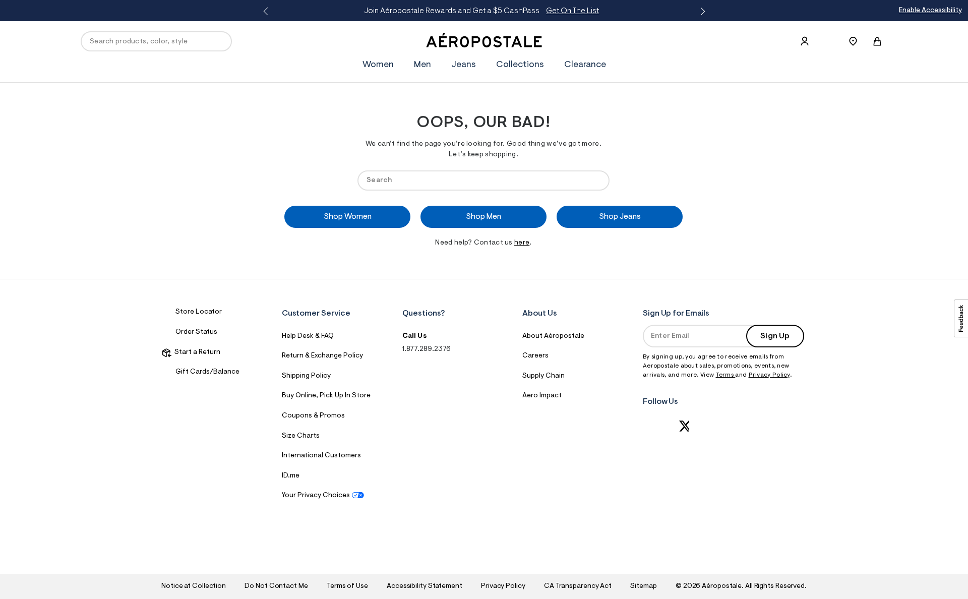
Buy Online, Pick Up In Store (326, 395)
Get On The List (572, 11)
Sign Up (775, 336)
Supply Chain (543, 376)
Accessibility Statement (424, 586)
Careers (535, 356)
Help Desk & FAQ (308, 336)
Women (378, 65)
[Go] (596, 180)
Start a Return (195, 352)
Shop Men (483, 217)
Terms (726, 375)
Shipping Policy (306, 376)
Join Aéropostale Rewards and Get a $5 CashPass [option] (481, 11)
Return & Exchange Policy (322, 356)
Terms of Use (347, 586)
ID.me (290, 476)
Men (422, 65)
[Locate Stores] (853, 41)
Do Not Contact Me (276, 586)
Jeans (463, 65)
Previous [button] (267, 12)
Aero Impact (542, 395)
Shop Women (348, 217)
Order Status (196, 332)
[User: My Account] (805, 41)
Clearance (585, 65)
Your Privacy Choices (316, 495)
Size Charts (301, 436)
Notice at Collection (193, 586)
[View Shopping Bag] (877, 41)
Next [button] (701, 12)
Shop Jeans (620, 217)
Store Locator (198, 312)
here (521, 243)
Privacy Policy (769, 375)
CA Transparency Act (578, 586)
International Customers (321, 455)
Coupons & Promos (313, 416)
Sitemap (643, 586)
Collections (520, 65)
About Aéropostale (553, 336)
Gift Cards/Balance (207, 372)
